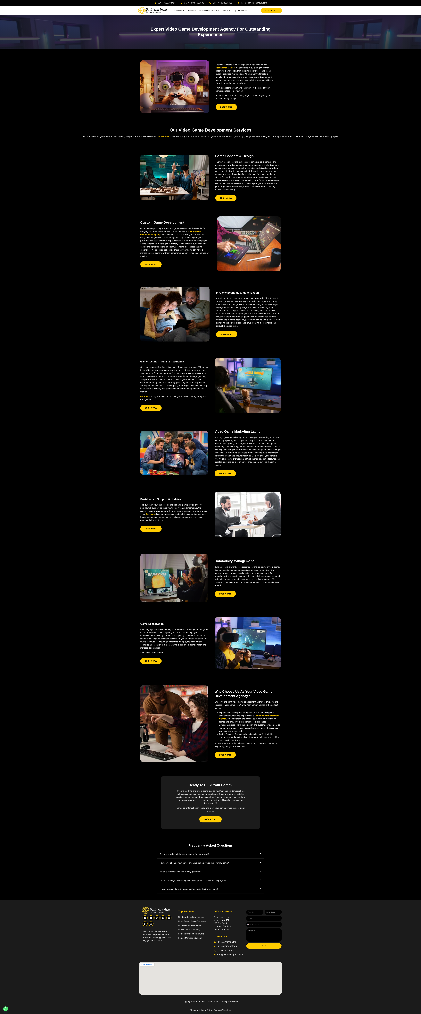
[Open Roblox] (195, 10)
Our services (163, 136)
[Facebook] (145, 917)
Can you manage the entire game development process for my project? (193, 880)
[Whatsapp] (5, 1008)
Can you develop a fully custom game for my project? (184, 854)
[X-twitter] (163, 917)
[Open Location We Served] (218, 10)
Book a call (145, 396)
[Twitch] (157, 917)
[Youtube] (151, 917)
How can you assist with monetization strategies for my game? (189, 889)
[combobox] (248, 924)
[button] (210, 854)
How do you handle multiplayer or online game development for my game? (194, 863)
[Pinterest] (168, 917)
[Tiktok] (145, 923)
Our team (150, 514)
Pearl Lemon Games (225, 68)
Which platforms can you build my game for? (180, 872)
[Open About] (229, 10)
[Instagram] (151, 923)
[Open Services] (183, 10)
